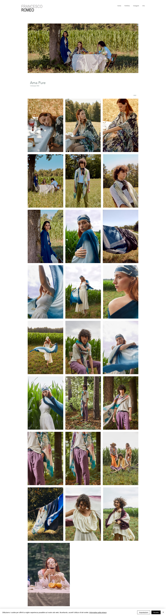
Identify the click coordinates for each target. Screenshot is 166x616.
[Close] (163, 612)
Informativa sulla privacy (98, 612)
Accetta (156, 612)
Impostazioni (143, 612)
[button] (127, 5)
